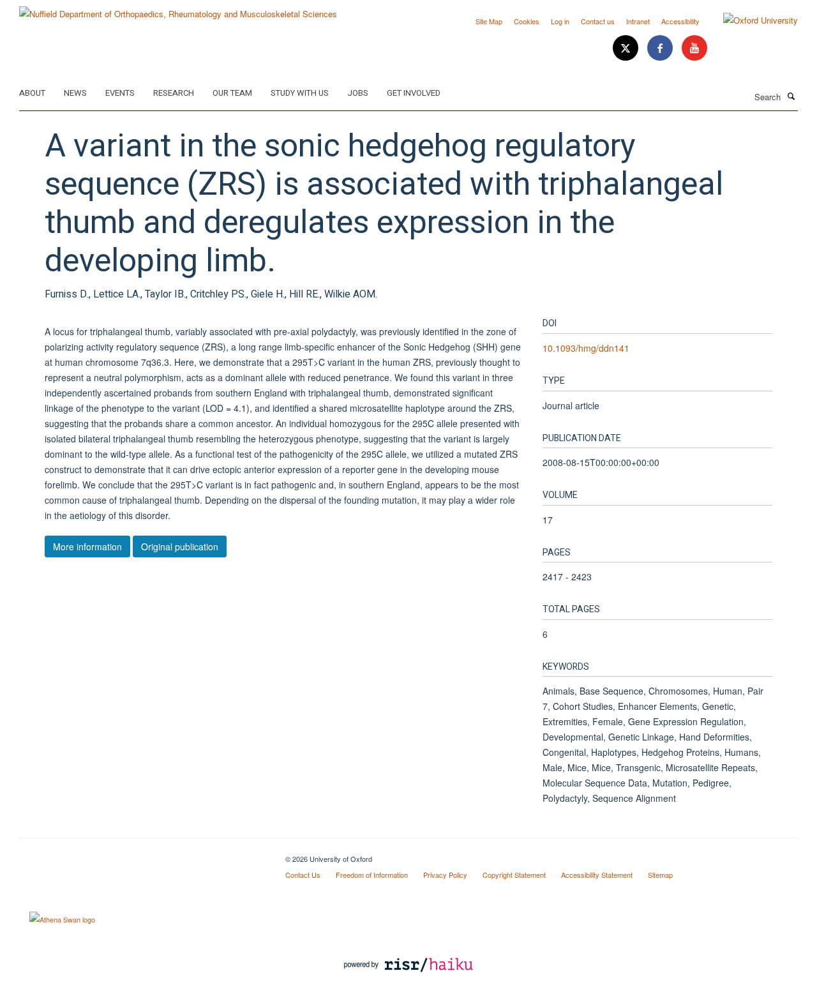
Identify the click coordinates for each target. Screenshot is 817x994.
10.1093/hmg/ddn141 (586, 348)
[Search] (791, 96)
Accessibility (680, 21)
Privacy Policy (445, 875)
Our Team (232, 93)
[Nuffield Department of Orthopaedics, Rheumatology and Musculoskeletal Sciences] (178, 9)
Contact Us (302, 875)
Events (120, 93)
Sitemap (660, 875)
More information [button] (87, 546)
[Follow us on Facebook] (661, 48)
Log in (560, 21)
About (32, 93)
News (75, 93)
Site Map (489, 21)
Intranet (638, 21)
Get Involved (413, 93)
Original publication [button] (179, 546)
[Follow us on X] (627, 48)
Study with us (300, 93)
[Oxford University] (751, 20)
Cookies (526, 21)
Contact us (598, 21)
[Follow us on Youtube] (694, 48)
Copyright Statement (514, 875)
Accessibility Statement (597, 875)
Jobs (357, 93)
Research (173, 93)
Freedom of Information (372, 875)
